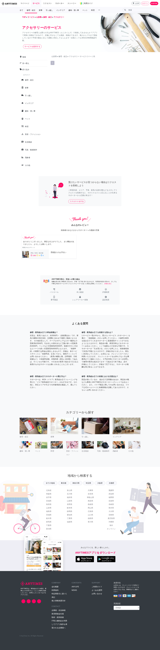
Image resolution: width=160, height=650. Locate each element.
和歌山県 (90, 497)
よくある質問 (97, 590)
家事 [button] (40, 10)
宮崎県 (111, 515)
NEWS (74, 590)
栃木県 (48, 518)
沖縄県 (111, 522)
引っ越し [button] (49, 10)
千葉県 (48, 525)
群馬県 (48, 522)
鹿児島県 (111, 518)
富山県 (69, 490)
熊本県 (111, 508)
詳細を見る (107, 283)
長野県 (69, 504)
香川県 (90, 522)
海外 (111, 525)
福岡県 (111, 497)
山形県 (48, 508)
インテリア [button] (60, 10)
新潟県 (48, 529)
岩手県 (48, 497)
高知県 (111, 494)
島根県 (90, 504)
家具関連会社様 (58, 614)
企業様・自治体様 (59, 610)
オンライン (111, 529)
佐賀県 (111, 501)
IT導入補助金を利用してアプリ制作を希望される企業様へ (59, 624)
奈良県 (90, 494)
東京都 (63, 483)
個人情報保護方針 (59, 601)
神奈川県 (75, 483)
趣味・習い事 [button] (73, 10)
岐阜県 (69, 508)
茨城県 (48, 515)
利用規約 (55, 590)
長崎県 (111, 504)
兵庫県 (90, 490)
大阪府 (100, 483)
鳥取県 (90, 501)
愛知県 (69, 515)
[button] (135, 3)
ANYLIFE (75, 587)
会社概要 (55, 587)
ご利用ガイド (97, 587)
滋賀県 (69, 522)
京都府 (111, 483)
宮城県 (48, 501)
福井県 (69, 497)
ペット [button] (85, 10)
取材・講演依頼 (58, 617)
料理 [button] (93, 10)
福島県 (48, 511)
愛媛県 (111, 490)
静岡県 (69, 511)
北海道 (48, 490)
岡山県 (90, 508)
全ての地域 (50, 483)
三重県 (69, 518)
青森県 (48, 494)
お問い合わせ (97, 594)
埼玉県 (88, 483)
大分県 (111, 511)
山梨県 (69, 501)
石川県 (69, 494)
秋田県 (48, 504)
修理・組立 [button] (31, 10)
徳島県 (90, 518)
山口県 (90, 515)
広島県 (90, 511)
